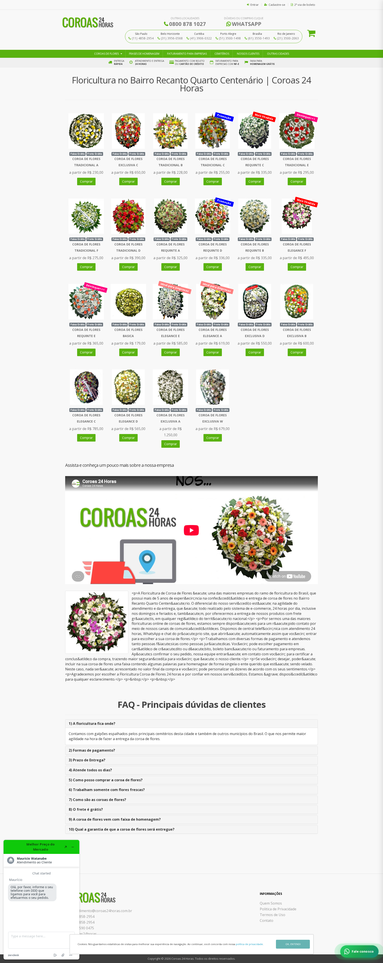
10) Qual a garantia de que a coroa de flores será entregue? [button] (121, 829)
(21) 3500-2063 (288, 38)
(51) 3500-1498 (230, 38)
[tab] (191, 724)
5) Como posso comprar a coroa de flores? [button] (106, 780)
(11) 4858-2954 (143, 38)
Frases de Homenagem (144, 54)
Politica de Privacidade (278, 909)
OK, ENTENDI (293, 944)
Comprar (86, 181)
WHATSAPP (246, 23)
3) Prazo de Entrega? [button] (87, 760)
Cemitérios (222, 54)
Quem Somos (271, 903)
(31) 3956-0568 (172, 38)
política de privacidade (249, 944)
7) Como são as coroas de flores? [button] (97, 799)
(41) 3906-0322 (201, 38)
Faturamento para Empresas (187, 54)
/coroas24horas (83, 933)
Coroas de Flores (106, 54)
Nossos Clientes (248, 54)
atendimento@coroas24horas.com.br (101, 910)
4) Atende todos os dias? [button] (90, 770)
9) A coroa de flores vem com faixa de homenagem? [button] (115, 819)
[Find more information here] (41, 899)
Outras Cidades (278, 54)
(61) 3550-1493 (259, 38)
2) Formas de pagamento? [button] (92, 750)
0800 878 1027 (187, 23)
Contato (266, 920)
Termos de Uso (272, 914)
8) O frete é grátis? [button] (86, 809)
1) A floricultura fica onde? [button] (92, 723)
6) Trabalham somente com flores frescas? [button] (107, 789)
